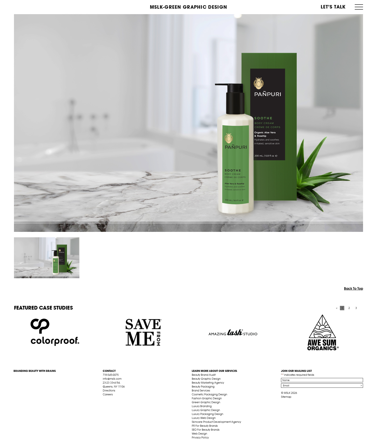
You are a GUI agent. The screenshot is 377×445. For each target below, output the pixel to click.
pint (118, 399)
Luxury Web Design (204, 418)
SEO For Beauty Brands (205, 429)
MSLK (30, 6)
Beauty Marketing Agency (208, 382)
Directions (109, 390)
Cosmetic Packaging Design (209, 394)
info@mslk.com (112, 378)
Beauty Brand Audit (204, 374)
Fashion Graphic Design (207, 398)
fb (105, 399)
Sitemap (286, 396)
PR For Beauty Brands (205, 425)
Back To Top (353, 288)
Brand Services (201, 390)
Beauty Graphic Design (206, 378)
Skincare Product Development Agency (216, 421)
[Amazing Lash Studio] (233, 332)
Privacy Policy (200, 437)
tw (111, 399)
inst (125, 399)
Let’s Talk (333, 7)
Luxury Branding (202, 406)
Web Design (199, 433)
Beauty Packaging (203, 386)
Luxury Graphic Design (206, 410)
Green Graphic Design (206, 402)
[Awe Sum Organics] (322, 332)
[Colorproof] (55, 332)
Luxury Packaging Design (207, 414)
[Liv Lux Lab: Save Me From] (144, 332)
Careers (108, 394)
